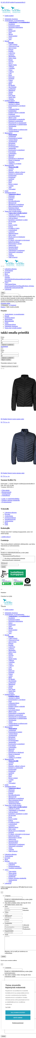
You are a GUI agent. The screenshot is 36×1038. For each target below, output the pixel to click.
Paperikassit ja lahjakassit (16, 158)
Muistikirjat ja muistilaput (16, 204)
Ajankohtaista (9, 270)
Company (8, 895)
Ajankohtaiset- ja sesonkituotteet (14, 20)
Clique (10, 70)
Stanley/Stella (12, 65)
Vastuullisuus (12, 286)
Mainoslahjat (8, 133)
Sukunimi (26, 910)
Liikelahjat (10, 279)
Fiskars (10, 80)
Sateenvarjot (12, 245)
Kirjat (10, 223)
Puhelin (7, 919)
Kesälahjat (11, 24)
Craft (10, 73)
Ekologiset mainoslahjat (15, 27)
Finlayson (11, 77)
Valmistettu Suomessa (11, 19)
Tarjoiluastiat (12, 126)
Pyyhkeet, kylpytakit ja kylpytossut (19, 240)
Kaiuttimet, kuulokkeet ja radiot (18, 220)
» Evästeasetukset (6, 502)
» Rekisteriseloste (6, 492)
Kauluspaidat (12, 175)
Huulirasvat (11, 145)
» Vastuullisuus (5, 495)
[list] (3, 368)
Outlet (6, 191)
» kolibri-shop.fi (5, 537)
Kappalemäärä (9, 931)
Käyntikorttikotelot (14, 201)
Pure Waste (11, 95)
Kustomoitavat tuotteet (15, 138)
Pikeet (10, 180)
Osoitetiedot (8, 923)
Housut (10, 170)
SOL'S (10, 63)
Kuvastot (7, 272)
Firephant (11, 78)
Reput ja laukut (13, 184)
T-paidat (10, 186)
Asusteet (11, 169)
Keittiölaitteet (12, 111)
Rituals (10, 60)
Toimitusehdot (6, 494)
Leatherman (12, 88)
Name (2, 549)
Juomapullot (12, 148)
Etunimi (25, 908)
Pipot (10, 182)
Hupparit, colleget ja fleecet (16, 172)
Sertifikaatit (19, 286)
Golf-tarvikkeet (13, 218)
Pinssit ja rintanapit (14, 160)
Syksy (10, 37)
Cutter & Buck (12, 44)
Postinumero (26, 929)
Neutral (10, 92)
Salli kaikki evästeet (18, 1012)
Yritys (6, 282)
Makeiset (11, 157)
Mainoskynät (12, 203)
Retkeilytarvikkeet (13, 242)
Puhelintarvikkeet (13, 208)
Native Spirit (12, 58)
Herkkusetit (11, 31)
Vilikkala (11, 66)
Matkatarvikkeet (13, 233)
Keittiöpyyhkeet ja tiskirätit (16, 112)
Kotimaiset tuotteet (14, 25)
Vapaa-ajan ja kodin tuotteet (13, 211)
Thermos (11, 99)
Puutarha (11, 238)
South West (11, 97)
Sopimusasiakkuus (19, 279)
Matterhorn (11, 90)
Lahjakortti (8, 289)
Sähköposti (4, 563)
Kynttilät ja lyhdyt (13, 228)
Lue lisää (7, 1007)
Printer (10, 94)
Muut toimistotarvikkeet (15, 206)
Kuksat (10, 226)
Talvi (10, 39)
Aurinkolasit (12, 136)
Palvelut (7, 275)
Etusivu (3, 307)
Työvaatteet (11, 189)
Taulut (10, 254)
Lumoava (11, 54)
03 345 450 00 (5, 2)
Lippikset (11, 179)
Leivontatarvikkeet (14, 116)
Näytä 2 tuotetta (6, 359)
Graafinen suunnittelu (15, 868)
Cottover (11, 71)
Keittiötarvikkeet (10, 100)
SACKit (10, 61)
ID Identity (11, 85)
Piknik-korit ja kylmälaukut (16, 237)
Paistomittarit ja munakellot (16, 119)
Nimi (6, 906)
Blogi (6, 274)
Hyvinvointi (12, 221)
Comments (8, 967)
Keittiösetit (11, 114)
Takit (10, 187)
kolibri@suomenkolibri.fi (17, 2)
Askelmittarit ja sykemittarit (16, 216)
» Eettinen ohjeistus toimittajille (10, 500)
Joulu (10, 32)
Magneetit (11, 155)
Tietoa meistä (12, 873)
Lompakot (11, 231)
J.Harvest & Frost (13, 46)
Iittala (10, 83)
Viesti (6, 934)
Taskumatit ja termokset (15, 252)
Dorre (10, 75)
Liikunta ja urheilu (14, 214)
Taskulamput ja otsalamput (16, 250)
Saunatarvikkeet (13, 247)
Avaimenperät (12, 141)
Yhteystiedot (8, 284)
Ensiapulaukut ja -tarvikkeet (16, 106)
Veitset (10, 128)
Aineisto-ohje (12, 863)
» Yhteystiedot (5, 490)
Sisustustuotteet (13, 249)
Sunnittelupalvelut (10, 519)
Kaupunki (26, 927)
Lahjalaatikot (12, 153)
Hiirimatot (11, 196)
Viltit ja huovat (12, 257)
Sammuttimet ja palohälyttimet (17, 124)
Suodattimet (4, 346)
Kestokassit (11, 177)
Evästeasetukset (18, 1023)
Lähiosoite (26, 925)
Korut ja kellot (12, 225)
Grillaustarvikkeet (13, 109)
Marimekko (11, 56)
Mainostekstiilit (9, 165)
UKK (21, 287)
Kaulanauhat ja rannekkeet (16, 150)
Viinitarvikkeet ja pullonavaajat (17, 129)
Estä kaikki (18, 1017)
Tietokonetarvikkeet (14, 209)
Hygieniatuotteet (13, 146)
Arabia (10, 82)
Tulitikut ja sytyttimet (14, 163)
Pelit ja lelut (12, 235)
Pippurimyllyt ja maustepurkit (17, 123)
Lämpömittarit (12, 230)
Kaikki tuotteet (9, 15)
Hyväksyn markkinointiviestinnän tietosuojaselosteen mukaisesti (13, 559)
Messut (10, 34)
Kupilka (10, 51)
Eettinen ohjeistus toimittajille (17, 878)
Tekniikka (11, 162)
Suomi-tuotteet (12, 36)
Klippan (10, 49)
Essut (10, 107)
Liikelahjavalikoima (11, 269)
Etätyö (10, 29)
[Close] (1, 589)
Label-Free (11, 53)
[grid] (1, 368)
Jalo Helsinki (12, 87)
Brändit (7, 41)
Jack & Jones (12, 48)
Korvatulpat (12, 151)
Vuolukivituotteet (13, 131)
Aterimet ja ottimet (14, 104)
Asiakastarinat (15, 287)
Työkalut (11, 255)
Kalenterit (11, 197)
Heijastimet (11, 143)
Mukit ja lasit (12, 117)
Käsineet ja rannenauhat (15, 174)
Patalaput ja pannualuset (15, 121)
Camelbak (11, 68)
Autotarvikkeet (12, 140)
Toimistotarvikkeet (10, 192)
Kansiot (10, 199)
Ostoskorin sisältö (10, 976)
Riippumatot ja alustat (15, 243)
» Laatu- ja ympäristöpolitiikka (10, 498)
